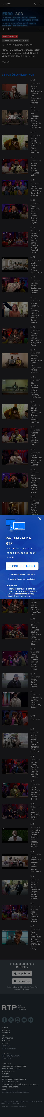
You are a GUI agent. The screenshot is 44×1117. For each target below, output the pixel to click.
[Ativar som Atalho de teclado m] (9, 1114)
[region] (22, 558)
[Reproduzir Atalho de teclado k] (4, 1114)
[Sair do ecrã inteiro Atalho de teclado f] (40, 1114)
